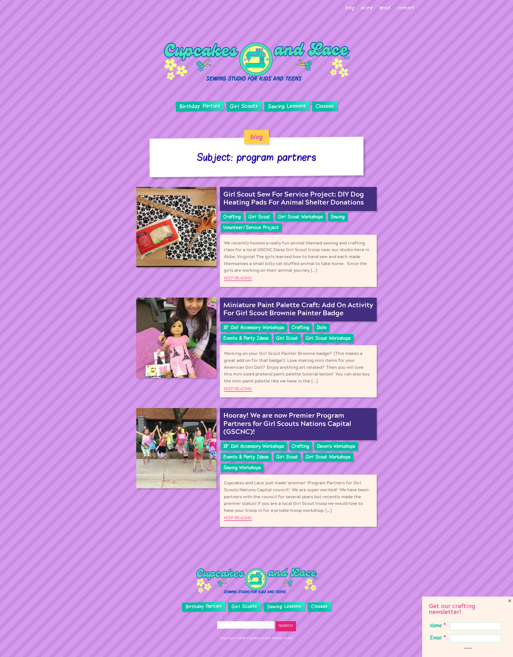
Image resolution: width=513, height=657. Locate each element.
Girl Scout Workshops (300, 217)
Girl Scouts (244, 106)
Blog (350, 8)
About (385, 8)
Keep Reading (238, 278)
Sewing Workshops (242, 468)
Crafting (232, 217)
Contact (406, 8)
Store (367, 8)
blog (257, 137)
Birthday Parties (199, 106)
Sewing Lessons (287, 106)
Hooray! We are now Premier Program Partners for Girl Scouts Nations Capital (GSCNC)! (287, 423)
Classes (325, 106)
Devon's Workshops (336, 446)
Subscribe (468, 648)
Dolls (322, 328)
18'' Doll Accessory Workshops (253, 328)
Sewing (338, 217)
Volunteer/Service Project (251, 227)
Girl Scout (259, 217)
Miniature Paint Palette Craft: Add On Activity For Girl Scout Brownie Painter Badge (298, 309)
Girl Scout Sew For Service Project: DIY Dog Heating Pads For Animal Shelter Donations (293, 198)
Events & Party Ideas (246, 338)
